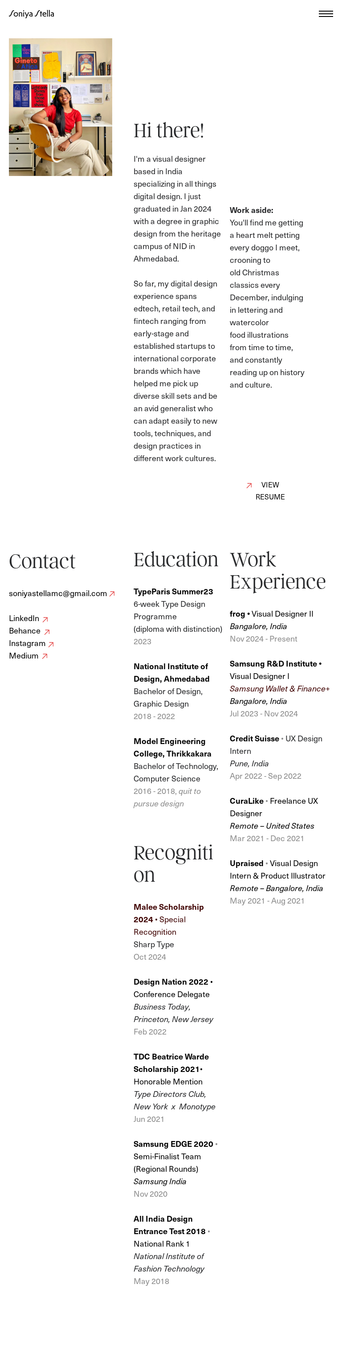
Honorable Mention (168, 1081)
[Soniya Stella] (31, 14)
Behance (25, 630)
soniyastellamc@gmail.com (58, 593)
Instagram (27, 643)
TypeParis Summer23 (174, 591)
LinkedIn (24, 618)
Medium (24, 655)
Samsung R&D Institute (273, 663)
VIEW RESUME (270, 490)
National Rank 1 (162, 1243)
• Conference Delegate (173, 987)
